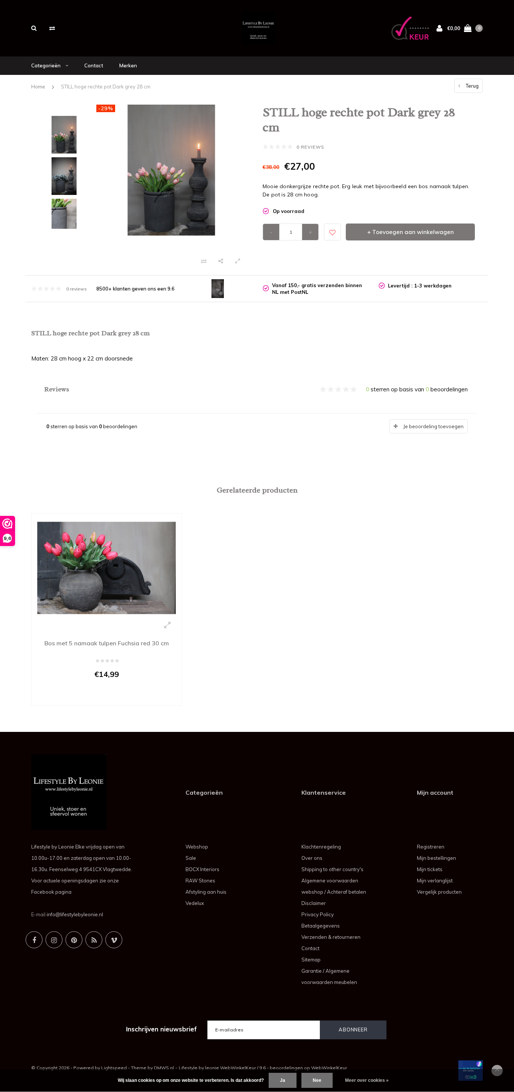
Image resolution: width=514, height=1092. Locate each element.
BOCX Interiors (202, 869)
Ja (282, 1080)
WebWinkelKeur (329, 1068)
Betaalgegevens (320, 926)
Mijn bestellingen (436, 858)
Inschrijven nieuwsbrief (161, 1029)
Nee (317, 1080)
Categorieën (46, 65)
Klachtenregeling (321, 847)
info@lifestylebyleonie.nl (75, 914)
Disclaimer (313, 903)
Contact (93, 65)
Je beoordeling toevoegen (433, 426)
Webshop (197, 847)
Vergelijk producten (439, 892)
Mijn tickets (430, 869)
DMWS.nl (164, 1068)
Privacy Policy (317, 914)
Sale (191, 858)
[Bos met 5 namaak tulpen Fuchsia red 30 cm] (106, 567)
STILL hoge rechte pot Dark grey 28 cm (106, 87)
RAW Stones (200, 881)
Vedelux (195, 903)
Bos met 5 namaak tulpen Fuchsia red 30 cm (106, 643)
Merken (128, 65)
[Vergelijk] (52, 28)
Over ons (311, 858)
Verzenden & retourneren (330, 937)
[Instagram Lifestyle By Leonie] (54, 939)
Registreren (430, 847)
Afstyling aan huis (206, 892)
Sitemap (311, 960)
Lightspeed (114, 1068)
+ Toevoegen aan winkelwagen (410, 232)
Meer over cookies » (367, 1080)
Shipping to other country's (332, 869)
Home (38, 87)
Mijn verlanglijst (435, 881)
